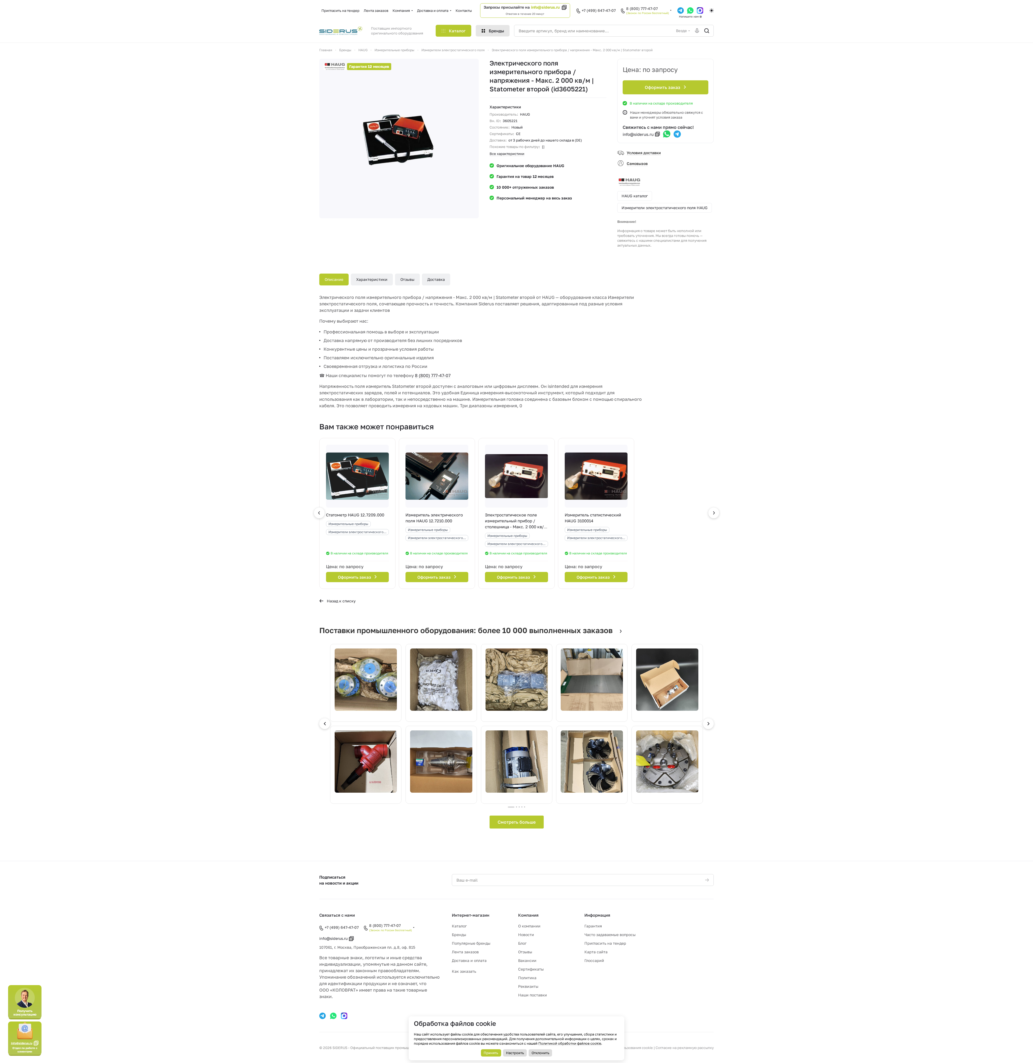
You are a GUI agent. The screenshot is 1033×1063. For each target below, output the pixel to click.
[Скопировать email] (657, 134)
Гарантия (593, 926)
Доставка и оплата (469, 960)
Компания (528, 915)
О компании (529, 926)
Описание (334, 279)
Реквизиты (528, 986)
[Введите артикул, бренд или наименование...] (707, 31)
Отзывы (407, 279)
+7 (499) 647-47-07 (599, 10)
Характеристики (371, 279)
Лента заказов (465, 952)
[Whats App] (690, 10)
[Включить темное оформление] (711, 10)
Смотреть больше (517, 822)
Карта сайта (596, 952)
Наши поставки (532, 995)
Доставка (436, 279)
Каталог (459, 926)
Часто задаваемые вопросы (610, 934)
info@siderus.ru (545, 7)
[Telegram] (680, 10)
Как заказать (464, 971)
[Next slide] (708, 723)
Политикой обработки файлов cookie (569, 1043)
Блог (522, 943)
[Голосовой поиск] (697, 30)
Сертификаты (531, 969)
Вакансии (527, 960)
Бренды (459, 934)
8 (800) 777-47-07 (642, 8)
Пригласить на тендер (605, 943)
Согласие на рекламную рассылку (685, 1047)
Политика (527, 977)
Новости (526, 934)
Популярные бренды (471, 943)
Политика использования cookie (625, 1047)
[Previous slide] (324, 723)
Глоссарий (594, 960)
